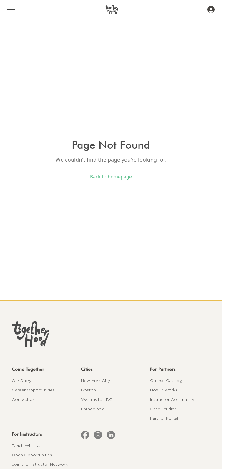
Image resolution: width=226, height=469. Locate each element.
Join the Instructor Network (40, 464)
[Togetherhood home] (111, 334)
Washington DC (96, 399)
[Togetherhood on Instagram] (98, 435)
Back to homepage (111, 176)
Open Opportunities (32, 454)
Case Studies (163, 408)
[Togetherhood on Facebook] (85, 435)
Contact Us (23, 399)
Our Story (21, 380)
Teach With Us (26, 445)
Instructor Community (172, 399)
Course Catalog (166, 380)
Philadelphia (92, 408)
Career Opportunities (33, 390)
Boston (88, 390)
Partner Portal (164, 418)
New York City (95, 380)
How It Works (163, 390)
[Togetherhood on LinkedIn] (111, 435)
